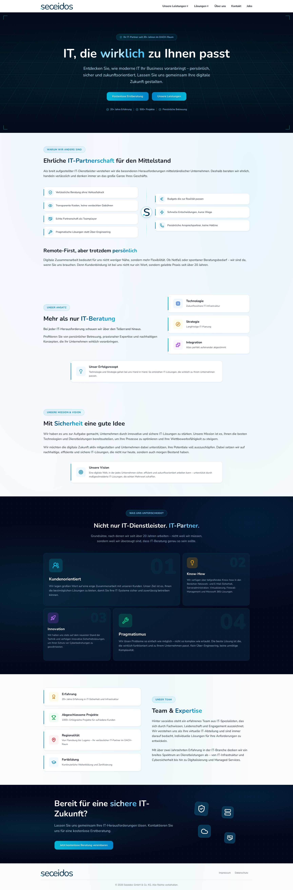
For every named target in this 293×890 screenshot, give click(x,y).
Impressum (225, 872)
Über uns (220, 6)
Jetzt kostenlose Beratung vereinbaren (84, 845)
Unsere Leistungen (174, 6)
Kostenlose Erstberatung (127, 96)
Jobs (249, 6)
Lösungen (200, 6)
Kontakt (236, 6)
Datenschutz (241, 872)
